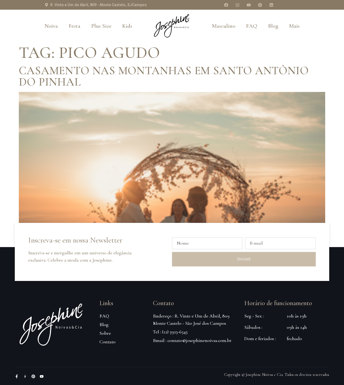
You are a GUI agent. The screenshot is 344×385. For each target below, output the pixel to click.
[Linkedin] (271, 5)
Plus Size (101, 26)
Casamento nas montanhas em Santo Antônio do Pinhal (164, 76)
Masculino (223, 26)
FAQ (251, 26)
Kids (127, 26)
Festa (74, 26)
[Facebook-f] (17, 376)
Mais (294, 26)
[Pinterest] (260, 5)
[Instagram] (237, 5)
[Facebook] (226, 5)
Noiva (51, 26)
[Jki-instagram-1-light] (25, 376)
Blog (273, 26)
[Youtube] (249, 5)
